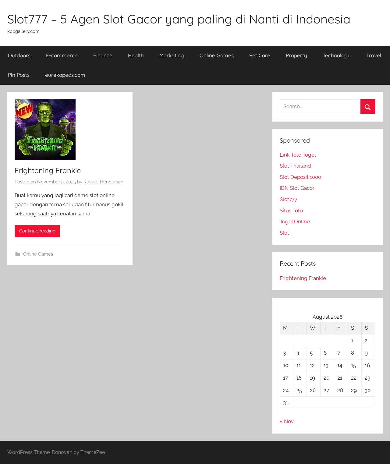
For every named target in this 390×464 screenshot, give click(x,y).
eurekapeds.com (65, 75)
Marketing (171, 55)
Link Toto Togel (298, 155)
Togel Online (295, 221)
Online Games (217, 55)
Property (296, 55)
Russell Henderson (103, 182)
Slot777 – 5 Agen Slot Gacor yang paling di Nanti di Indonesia (178, 19)
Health (136, 55)
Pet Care (259, 55)
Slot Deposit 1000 (300, 177)
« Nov (287, 421)
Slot (284, 233)
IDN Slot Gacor (297, 188)
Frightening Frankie (48, 170)
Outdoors (19, 55)
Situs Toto (291, 210)
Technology (337, 55)
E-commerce (62, 55)
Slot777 (288, 199)
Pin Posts (19, 75)
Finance (102, 55)
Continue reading (37, 231)
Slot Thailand (295, 166)
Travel (373, 55)
